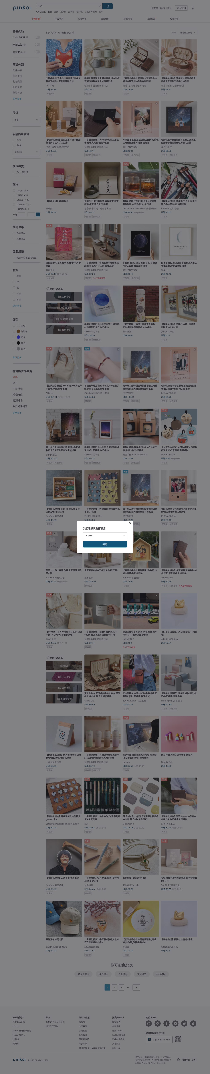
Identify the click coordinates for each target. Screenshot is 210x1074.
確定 (105, 544)
